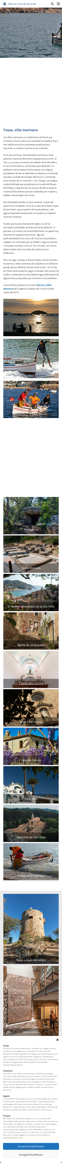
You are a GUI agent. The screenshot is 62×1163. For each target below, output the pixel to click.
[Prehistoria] (31, 515)
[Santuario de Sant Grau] (31, 823)
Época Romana (31, 568)
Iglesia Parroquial (31, 722)
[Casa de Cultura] (31, 746)
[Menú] (58, 4)
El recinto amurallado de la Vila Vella (31, 606)
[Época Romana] (31, 554)
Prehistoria (31, 529)
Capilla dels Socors (31, 683)
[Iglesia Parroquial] (31, 708)
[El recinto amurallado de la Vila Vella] (31, 592)
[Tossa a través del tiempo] (31, 929)
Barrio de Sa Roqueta (31, 645)
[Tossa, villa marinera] (31, 861)
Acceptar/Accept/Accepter (31, 1146)
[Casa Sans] (31, 785)
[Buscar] (52, 4)
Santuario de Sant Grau (31, 837)
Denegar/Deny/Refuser (31, 1154)
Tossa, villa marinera (31, 875)
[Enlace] (4, 3)
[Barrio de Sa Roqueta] (31, 631)
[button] (57, 1039)
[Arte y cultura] (31, 1001)
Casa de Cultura (31, 760)
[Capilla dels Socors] (31, 669)
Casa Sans (31, 798)
